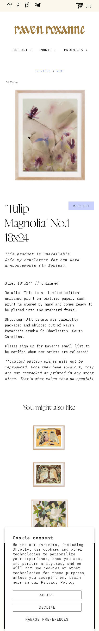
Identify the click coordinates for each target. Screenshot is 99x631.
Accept (47, 595)
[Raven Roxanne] (49, 22)
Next (60, 70)
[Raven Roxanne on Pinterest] (10, 6)
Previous (43, 70)
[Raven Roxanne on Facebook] (19, 6)
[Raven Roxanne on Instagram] (29, 5)
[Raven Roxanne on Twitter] (39, 5)
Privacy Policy (58, 582)
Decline (47, 607)
